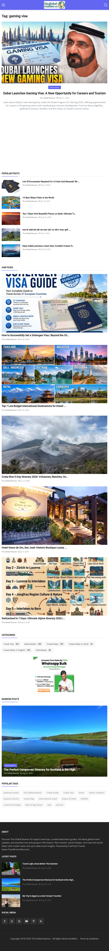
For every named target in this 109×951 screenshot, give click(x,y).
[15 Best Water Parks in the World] (11, 202)
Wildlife (84, 798)
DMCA (74, 938)
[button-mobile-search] (105, 5)
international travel (48, 798)
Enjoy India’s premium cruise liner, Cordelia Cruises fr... (48, 246)
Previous (7, 741)
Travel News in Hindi (80, 644)
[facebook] (5, 921)
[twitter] (12, 921)
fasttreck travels (11, 792)
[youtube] (26, 921)
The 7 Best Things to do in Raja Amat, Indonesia (34, 769)
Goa (49, 804)
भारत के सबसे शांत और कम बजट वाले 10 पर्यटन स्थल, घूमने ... (46, 230)
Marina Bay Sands (34, 804)
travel (81, 792)
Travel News (55, 644)
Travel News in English (17, 650)
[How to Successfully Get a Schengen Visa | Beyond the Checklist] (54, 303)
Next (102, 741)
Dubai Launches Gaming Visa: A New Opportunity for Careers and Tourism (54, 93)
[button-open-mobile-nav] (3, 5)
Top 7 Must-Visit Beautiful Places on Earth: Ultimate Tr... (49, 213)
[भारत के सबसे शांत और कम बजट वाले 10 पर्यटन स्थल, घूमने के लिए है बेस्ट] (11, 234)
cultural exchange (12, 804)
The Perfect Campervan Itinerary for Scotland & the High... (48, 880)
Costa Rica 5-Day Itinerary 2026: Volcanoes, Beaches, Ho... (35, 476)
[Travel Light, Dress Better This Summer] (11, 868)
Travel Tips (11, 644)
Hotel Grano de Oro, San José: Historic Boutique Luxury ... (34, 547)
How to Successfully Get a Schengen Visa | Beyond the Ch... (35, 335)
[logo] (54, 5)
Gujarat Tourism (11, 798)
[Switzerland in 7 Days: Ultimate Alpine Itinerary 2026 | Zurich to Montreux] (54, 586)
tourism (59, 804)
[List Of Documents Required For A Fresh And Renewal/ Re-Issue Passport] (11, 186)
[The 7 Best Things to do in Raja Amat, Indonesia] (54, 741)
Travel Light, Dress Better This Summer (40, 864)
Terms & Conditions (89, 938)
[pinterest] (34, 921)
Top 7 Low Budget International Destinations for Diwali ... (34, 405)
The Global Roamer (47, 98)
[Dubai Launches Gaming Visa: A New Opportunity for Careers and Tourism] (54, 52)
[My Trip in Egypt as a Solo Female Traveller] (11, 900)
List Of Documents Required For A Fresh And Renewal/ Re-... (51, 181)
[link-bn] (54, 678)
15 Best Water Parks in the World (38, 197)
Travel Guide (53, 792)
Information (43, 650)
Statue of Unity (69, 798)
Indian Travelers (96, 792)
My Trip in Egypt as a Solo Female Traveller (41, 896)
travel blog (29, 798)
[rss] (41, 921)
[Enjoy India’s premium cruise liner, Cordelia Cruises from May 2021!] (11, 250)
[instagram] (19, 921)
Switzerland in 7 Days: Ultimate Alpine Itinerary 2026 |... (33, 618)
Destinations (32, 644)
